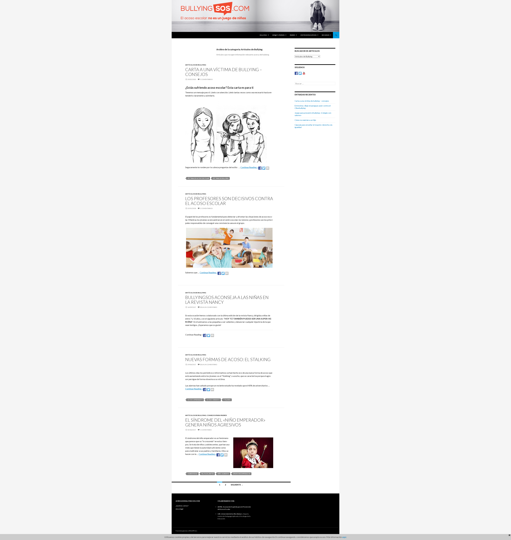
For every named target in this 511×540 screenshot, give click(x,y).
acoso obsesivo (213, 400)
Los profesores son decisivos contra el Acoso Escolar (229, 201)
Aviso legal (179, 509)
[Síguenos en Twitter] (300, 73)
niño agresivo (223, 474)
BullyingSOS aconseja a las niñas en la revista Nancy (227, 300)
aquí (344, 537)
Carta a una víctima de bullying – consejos (223, 72)
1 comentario (206, 430)
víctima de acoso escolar (198, 178)
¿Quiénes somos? (182, 506)
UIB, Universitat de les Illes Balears (230, 514)
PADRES (292, 35)
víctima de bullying (221, 178)
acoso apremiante (195, 400)
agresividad (192, 474)
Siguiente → (237, 485)
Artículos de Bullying (195, 65)
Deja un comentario (208, 307)
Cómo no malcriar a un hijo (305, 120)
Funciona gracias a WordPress (186, 531)
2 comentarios (206, 208)
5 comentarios (206, 79)
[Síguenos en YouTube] (304, 73)
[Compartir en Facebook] (259, 168)
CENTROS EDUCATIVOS (308, 35)
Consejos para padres (217, 415)
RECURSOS (325, 35)
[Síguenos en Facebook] (296, 73)
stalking (227, 400)
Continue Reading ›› (249, 167)
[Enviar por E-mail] (267, 168)
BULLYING (263, 35)
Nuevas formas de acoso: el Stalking (228, 359)
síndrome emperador (241, 474)
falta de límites (207, 474)
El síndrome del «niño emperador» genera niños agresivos (225, 422)
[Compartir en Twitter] (263, 168)
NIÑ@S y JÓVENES (278, 35)
